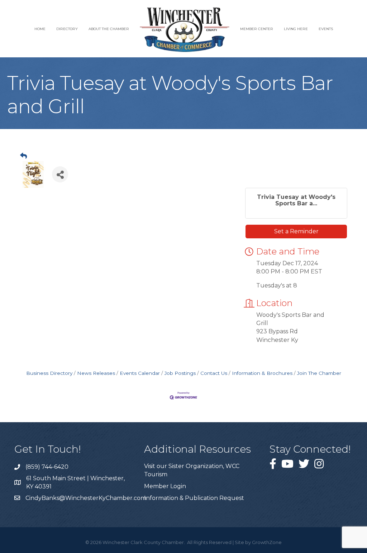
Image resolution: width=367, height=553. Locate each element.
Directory (67, 29)
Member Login (165, 486)
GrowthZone (267, 542)
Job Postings (180, 373)
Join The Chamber (319, 373)
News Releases (96, 373)
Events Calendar (140, 373)
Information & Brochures (262, 373)
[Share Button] (60, 174)
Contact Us (213, 373)
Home (40, 29)
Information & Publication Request (194, 498)
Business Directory (49, 373)
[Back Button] (23, 156)
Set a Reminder (296, 231)
